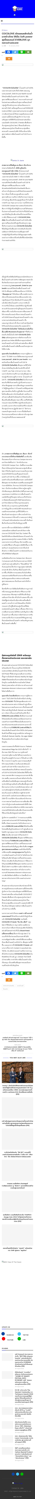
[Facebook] (8, 52)
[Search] (33, 21)
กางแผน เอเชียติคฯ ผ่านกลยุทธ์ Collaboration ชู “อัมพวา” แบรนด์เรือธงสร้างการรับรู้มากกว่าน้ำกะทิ (17, 1185)
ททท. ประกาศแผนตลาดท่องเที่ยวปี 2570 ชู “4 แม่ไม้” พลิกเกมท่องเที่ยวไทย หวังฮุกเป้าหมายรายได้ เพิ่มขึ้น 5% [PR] (23, 1412)
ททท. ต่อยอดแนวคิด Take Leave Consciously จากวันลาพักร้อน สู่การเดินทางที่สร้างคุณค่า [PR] (24, 1439)
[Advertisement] (17, 1012)
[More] (9, 57)
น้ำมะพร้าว (5, 989)
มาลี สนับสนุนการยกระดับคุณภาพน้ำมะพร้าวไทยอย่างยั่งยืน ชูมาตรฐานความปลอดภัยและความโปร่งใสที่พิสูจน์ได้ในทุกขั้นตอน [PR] (17, 1123)
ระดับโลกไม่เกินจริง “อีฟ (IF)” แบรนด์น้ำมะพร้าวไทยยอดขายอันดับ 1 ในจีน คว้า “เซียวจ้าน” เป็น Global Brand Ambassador (18, 1154)
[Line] (21, 52)
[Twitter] (15, 52)
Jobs (21, 1488)
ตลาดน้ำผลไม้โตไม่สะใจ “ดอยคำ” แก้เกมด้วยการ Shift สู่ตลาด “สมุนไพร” (17, 1249)
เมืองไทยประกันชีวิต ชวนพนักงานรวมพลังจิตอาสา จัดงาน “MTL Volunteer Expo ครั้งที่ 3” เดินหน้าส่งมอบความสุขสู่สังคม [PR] (23, 1426)
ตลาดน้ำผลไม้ (20, 986)
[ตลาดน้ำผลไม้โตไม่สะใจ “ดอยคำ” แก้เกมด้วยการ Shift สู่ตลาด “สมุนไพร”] (17, 1235)
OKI (5, 46)
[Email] (28, 52)
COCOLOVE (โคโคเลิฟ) (8, 986)
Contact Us (15, 1488)
